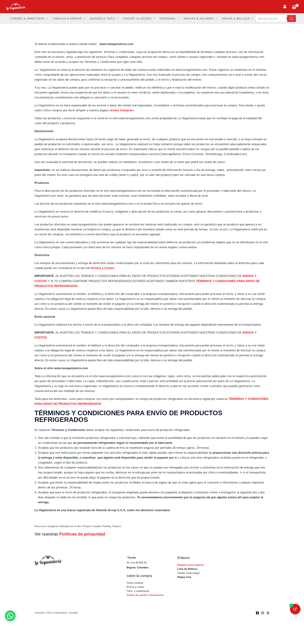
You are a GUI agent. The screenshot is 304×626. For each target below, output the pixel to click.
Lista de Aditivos (187, 568)
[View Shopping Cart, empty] (294, 6)
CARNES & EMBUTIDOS (28, 18)
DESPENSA (167, 18)
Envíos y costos (135, 586)
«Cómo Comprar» (121, 110)
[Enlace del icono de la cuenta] (285, 6)
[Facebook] (257, 613)
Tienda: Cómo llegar (188, 572)
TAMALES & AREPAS (67, 18)
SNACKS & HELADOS (199, 18)
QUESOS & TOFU (102, 18)
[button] (46, 18)
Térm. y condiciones (138, 590)
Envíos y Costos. (103, 268)
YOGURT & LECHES (137, 18)
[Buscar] (291, 18)
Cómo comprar (135, 582)
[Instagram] (262, 613)
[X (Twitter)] (268, 613)
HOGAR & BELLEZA (236, 18)
